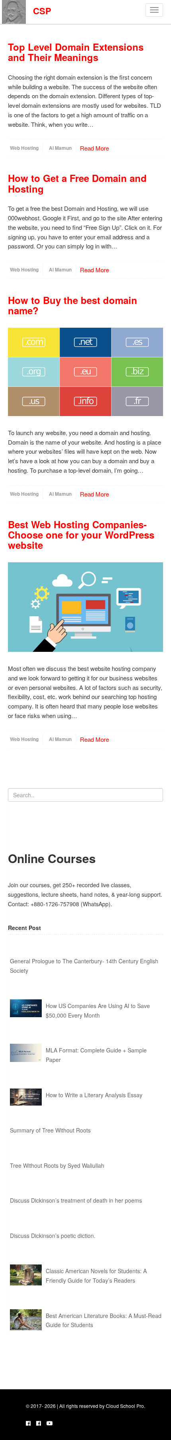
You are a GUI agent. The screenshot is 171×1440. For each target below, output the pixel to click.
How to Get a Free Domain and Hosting (77, 183)
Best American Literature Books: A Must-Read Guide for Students (103, 1320)
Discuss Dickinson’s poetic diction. (52, 1235)
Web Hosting (24, 147)
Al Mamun (60, 147)
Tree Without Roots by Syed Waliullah (57, 1165)
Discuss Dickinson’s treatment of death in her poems (76, 1200)
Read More (94, 148)
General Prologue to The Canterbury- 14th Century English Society (84, 965)
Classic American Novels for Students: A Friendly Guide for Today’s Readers (96, 1275)
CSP (38, 10)
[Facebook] (28, 1423)
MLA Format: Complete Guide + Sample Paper (96, 1055)
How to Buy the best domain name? (72, 305)
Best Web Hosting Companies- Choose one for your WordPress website (81, 535)
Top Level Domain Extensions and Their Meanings (76, 52)
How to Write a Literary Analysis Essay (94, 1095)
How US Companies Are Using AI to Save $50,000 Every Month (98, 1010)
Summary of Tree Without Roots (50, 1130)
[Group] (38, 1423)
